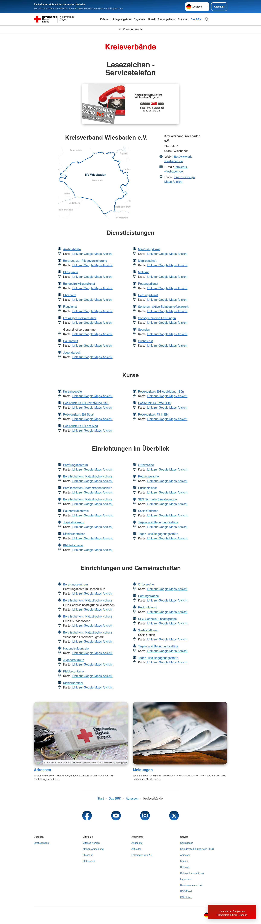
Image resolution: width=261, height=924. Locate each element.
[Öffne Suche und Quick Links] (206, 19)
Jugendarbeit (72, 352)
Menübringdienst (149, 249)
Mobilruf (143, 272)
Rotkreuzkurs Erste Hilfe (154, 403)
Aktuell (151, 19)
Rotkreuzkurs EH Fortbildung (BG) (86, 403)
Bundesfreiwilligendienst (79, 283)
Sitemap (184, 867)
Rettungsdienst (167, 19)
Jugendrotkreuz (73, 522)
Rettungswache (148, 476)
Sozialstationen (148, 510)
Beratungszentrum (75, 465)
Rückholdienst (147, 487)
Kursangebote (72, 391)
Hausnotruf (70, 341)
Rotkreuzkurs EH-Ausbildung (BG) (161, 391)
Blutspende (70, 272)
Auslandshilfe (72, 249)
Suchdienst (145, 341)
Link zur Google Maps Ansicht (179, 179)
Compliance (186, 843)
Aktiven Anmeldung (93, 849)
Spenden (183, 19)
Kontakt (184, 861)
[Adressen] (81, 733)
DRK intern (186, 897)
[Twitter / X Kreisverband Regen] (174, 815)
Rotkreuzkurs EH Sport (78, 414)
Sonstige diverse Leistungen (157, 318)
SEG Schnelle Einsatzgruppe (157, 499)
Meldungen (143, 769)
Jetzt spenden (41, 843)
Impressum (186, 879)
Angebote (139, 19)
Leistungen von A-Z (141, 855)
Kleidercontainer (74, 533)
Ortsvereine (146, 465)
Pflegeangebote (122, 19)
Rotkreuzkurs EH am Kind (80, 426)
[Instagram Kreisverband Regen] (145, 815)
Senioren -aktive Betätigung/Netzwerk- (163, 306)
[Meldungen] (180, 733)
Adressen (42, 769)
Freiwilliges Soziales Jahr (79, 318)
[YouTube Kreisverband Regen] (116, 815)
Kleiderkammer (73, 545)
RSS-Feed (186, 891)
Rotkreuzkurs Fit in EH (153, 414)
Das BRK (196, 19)
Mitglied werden (91, 843)
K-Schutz (105, 19)
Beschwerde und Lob (191, 885)
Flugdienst (70, 306)
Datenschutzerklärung (192, 873)
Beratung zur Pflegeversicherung (85, 260)
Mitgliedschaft (147, 260)
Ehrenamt (69, 295)
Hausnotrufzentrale (76, 510)
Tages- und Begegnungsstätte (158, 522)
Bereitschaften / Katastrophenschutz (87, 476)
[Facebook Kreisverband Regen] (87, 815)
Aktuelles (136, 849)
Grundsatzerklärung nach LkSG (197, 849)
